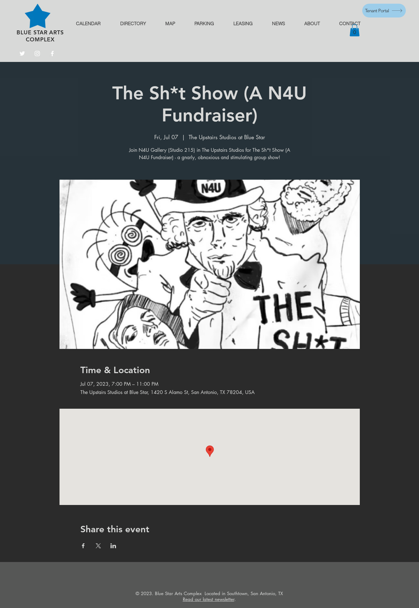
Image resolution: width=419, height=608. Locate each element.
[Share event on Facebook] (83, 545)
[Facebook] (52, 53)
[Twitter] (22, 53)
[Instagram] (37, 53)
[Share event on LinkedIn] (113, 545)
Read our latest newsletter (208, 599)
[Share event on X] (98, 545)
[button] (354, 30)
